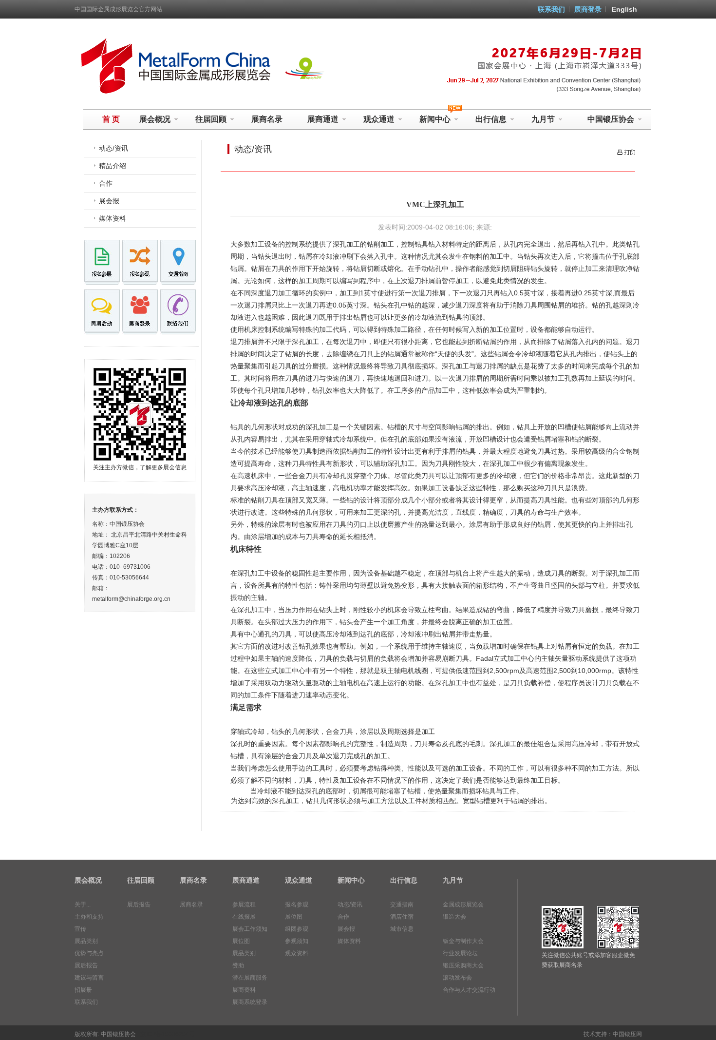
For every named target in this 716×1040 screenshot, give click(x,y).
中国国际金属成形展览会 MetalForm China (173, 66)
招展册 (83, 989)
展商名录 (267, 119)
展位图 (241, 941)
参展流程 (244, 904)
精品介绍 (112, 166)
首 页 (111, 119)
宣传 (80, 928)
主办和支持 (89, 916)
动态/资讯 (113, 148)
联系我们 (551, 9)
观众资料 (296, 953)
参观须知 (296, 941)
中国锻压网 (627, 1034)
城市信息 (402, 928)
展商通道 (323, 119)
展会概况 (154, 119)
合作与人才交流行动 (469, 989)
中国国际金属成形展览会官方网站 (118, 9)
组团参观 (296, 928)
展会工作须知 (249, 928)
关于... (83, 904)
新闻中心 (351, 880)
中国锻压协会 (610, 119)
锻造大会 (454, 916)
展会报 (109, 201)
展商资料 (244, 989)
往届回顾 (210, 119)
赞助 (238, 965)
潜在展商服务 (249, 977)
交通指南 (402, 904)
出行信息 (491, 119)
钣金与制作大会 (463, 941)
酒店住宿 (402, 916)
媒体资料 (112, 218)
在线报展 (244, 916)
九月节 (543, 119)
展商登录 (588, 9)
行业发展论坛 (460, 953)
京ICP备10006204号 (167, 1034)
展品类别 (86, 941)
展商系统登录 (249, 1002)
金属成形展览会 (463, 904)
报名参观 (296, 904)
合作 (106, 183)
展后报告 (86, 965)
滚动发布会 (457, 977)
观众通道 (379, 119)
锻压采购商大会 (463, 965)
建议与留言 (89, 977)
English (624, 9)
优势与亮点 (89, 953)
